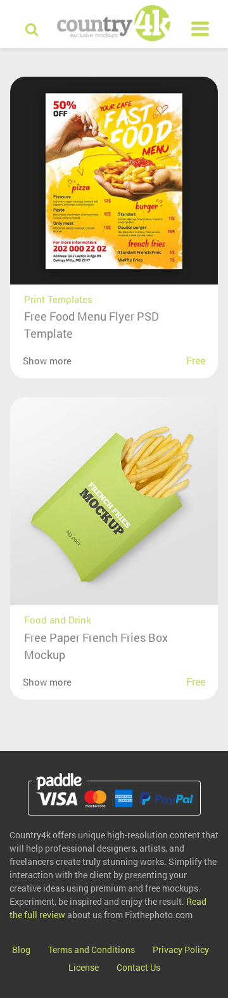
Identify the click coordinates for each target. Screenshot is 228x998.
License (83, 967)
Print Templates (58, 299)
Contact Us (138, 967)
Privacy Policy (181, 950)
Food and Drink (57, 619)
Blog (21, 950)
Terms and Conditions (91, 950)
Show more (47, 360)
